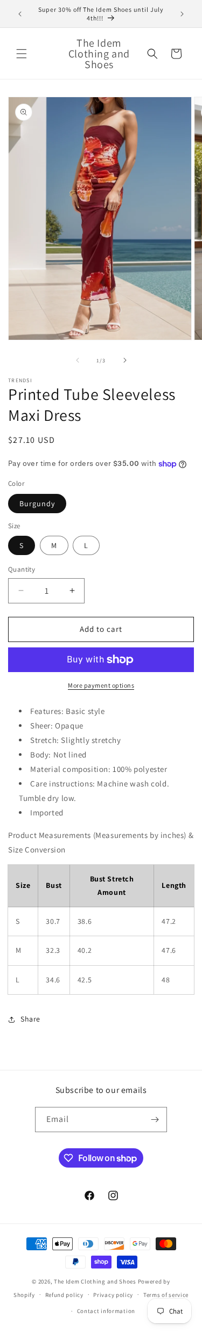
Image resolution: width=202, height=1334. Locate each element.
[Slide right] (125, 360)
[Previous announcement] (20, 14)
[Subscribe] (154, 1119)
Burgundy (37, 503)
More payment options (101, 685)
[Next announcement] (182, 14)
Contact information (106, 1311)
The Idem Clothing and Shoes (95, 1281)
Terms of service (166, 1295)
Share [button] (30, 1019)
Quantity (21, 569)
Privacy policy (113, 1295)
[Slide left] (77, 360)
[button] (21, 53)
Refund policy (64, 1295)
